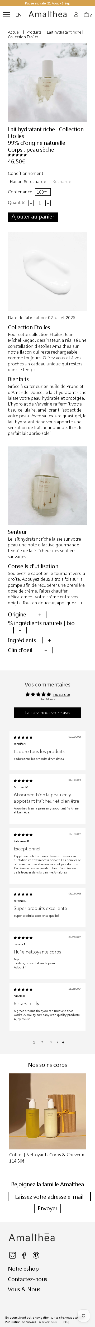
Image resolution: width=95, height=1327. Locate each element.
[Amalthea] (48, 16)
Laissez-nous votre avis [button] (47, 712)
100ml (43, 192)
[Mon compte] (77, 16)
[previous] (10, 1119)
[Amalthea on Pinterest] (36, 1257)
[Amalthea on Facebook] (24, 1257)
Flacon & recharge (28, 181)
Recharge (62, 181)
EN (19, 15)
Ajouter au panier (33, 216)
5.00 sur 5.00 (61, 695)
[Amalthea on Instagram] (13, 1257)
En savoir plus (46, 1322)
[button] (17, 155)
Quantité (17, 202)
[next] (85, 1119)
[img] (23, 737)
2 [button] (42, 1042)
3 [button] (50, 1042)
